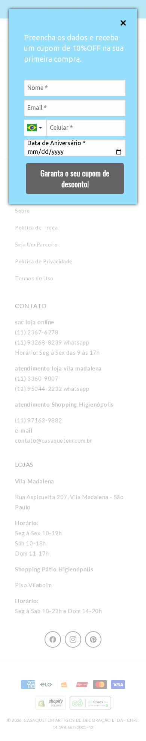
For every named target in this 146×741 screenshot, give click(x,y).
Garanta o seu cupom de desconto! (74, 178)
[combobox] (35, 127)
